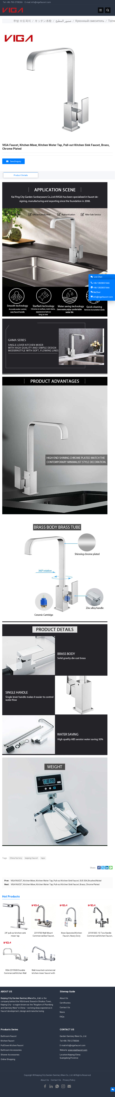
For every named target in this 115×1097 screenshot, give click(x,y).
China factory (16, 858)
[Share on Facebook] (99, 868)
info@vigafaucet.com (41, 2)
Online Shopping (8, 1059)
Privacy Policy (69, 1080)
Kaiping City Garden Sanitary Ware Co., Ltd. (54, 1075)
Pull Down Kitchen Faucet (12, 1045)
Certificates (65, 1003)
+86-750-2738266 (14, 2)
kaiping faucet (31, 858)
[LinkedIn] (51, 1086)
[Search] (108, 10)
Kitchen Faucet (7, 1041)
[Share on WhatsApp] (111, 868)
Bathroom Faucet (9, 1036)
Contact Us (65, 1007)
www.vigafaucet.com (77, 1050)
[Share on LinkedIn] (107, 868)
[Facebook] (45, 1086)
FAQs (62, 1017)
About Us (64, 998)
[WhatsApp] (57, 1086)
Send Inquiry (15, 161)
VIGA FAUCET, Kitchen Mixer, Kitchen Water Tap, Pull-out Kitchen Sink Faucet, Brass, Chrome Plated (55, 884)
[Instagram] (63, 1086)
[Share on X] (103, 868)
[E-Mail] (69, 1086)
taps (43, 858)
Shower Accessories (10, 1055)
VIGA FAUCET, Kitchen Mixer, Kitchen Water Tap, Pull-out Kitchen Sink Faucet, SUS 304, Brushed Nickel (56, 881)
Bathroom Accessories (11, 1050)
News (62, 1012)
